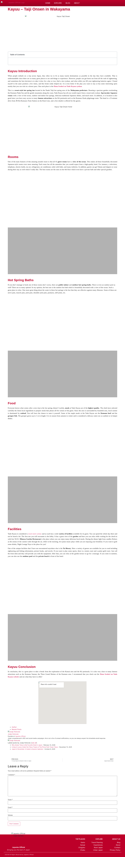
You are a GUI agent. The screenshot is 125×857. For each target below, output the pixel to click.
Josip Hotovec (13, 734)
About (77, 3)
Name (10, 799)
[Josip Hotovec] (14, 732)
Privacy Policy (115, 850)
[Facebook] (107, 3)
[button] (112, 3)
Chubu (82, 850)
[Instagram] (99, 3)
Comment (11, 775)
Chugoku (81, 847)
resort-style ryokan (34, 534)
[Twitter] (112, 854)
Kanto (83, 842)
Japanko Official (20, 736)
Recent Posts (16, 729)
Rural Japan (98, 847)
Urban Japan (98, 850)
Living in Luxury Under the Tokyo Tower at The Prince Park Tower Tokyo (35, 747)
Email (10, 807)
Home (47, 3)
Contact (117, 847)
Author (14, 727)
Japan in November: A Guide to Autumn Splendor (27, 749)
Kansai (82, 845)
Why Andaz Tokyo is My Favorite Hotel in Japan (27, 745)
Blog (68, 3)
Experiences (98, 845)
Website (10, 815)
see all (34, 743)
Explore (58, 3)
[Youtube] (119, 854)
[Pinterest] (103, 3)
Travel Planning (97, 842)
